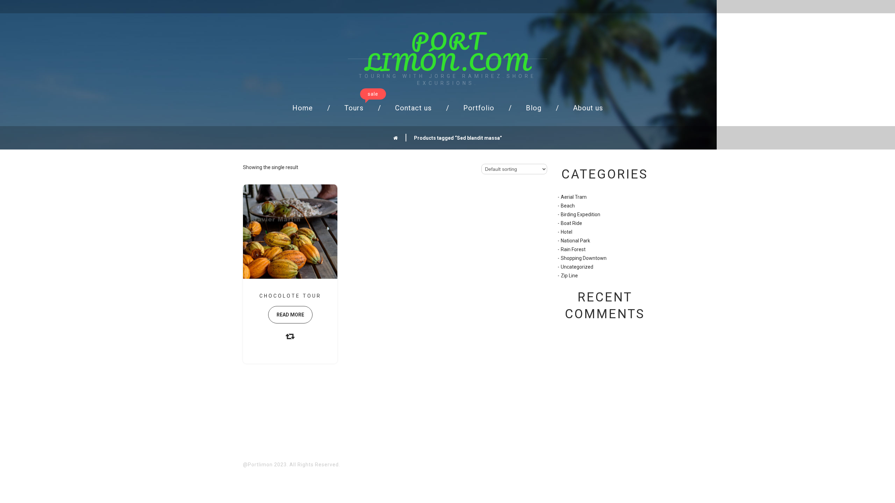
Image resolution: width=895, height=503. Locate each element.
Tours (359, 106)
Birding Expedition (580, 214)
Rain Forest (573, 249)
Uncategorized (577, 267)
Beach (568, 206)
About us (588, 108)
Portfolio (478, 108)
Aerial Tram (574, 197)
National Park (575, 240)
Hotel (566, 232)
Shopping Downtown (584, 258)
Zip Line (569, 275)
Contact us (413, 108)
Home (302, 108)
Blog (534, 108)
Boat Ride (571, 223)
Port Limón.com (447, 51)
